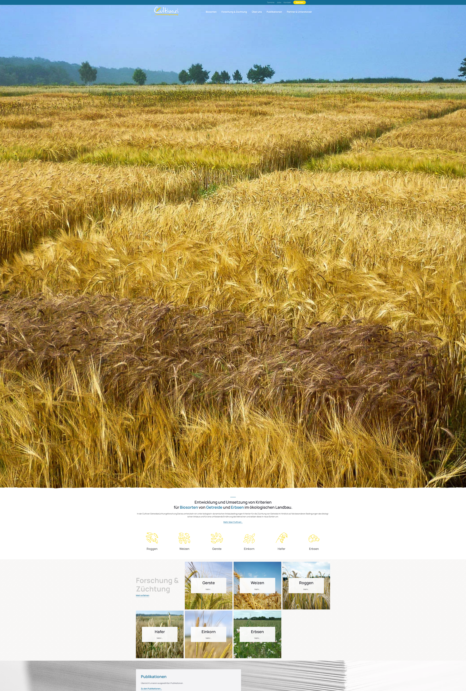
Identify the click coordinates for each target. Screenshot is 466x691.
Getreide (214, 507)
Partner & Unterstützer (299, 11)
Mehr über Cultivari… (233, 522)
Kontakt (287, 2)
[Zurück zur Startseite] (166, 11)
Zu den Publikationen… (151, 688)
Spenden (299, 2)
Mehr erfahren (142, 595)
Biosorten (189, 507)
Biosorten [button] (211, 11)
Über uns (257, 11)
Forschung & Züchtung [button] (234, 11)
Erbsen (237, 507)
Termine (270, 2)
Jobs (279, 2)
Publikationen (274, 11)
